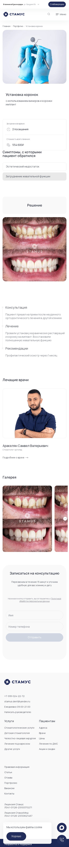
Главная (6, 26)
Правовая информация (16, 766)
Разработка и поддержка (18, 844)
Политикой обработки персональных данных (40, 600)
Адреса (43, 727)
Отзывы (8, 777)
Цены (42, 738)
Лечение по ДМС (48, 743)
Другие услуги (12, 749)
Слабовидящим (57, 4)
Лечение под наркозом (17, 743)
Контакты (9, 793)
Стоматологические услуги (19, 727)
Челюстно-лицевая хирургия (20, 738)
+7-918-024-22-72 (14, 696)
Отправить (34, 637)
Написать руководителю (17, 712)
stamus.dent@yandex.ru (17, 701)
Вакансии (9, 788)
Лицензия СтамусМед (18, 814)
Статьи (8, 772)
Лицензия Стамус (18, 806)
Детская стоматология (17, 733)
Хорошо (16, 836)
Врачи (42, 733)
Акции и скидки (47, 749)
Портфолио (18, 26)
